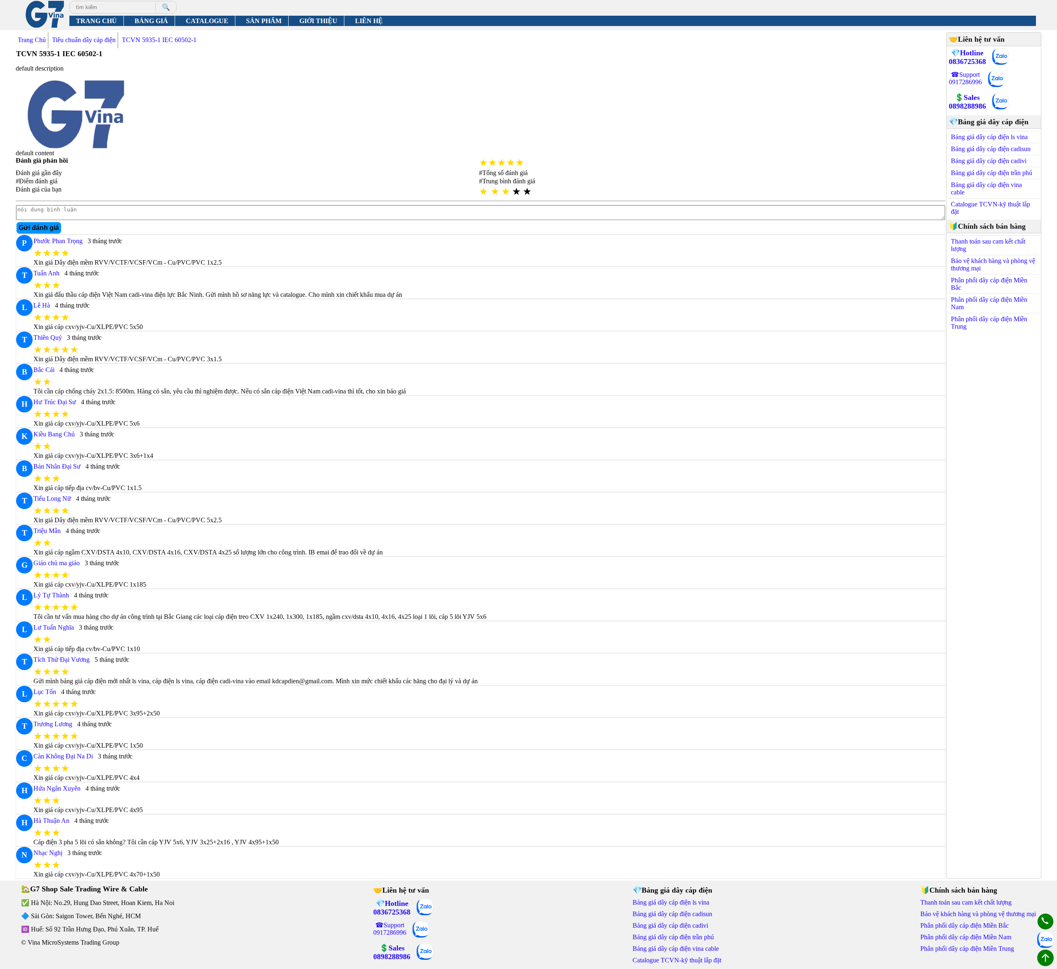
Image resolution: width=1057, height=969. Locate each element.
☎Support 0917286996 (965, 78)
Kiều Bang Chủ (54, 434)
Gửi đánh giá (39, 227)
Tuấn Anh (46, 273)
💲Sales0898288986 (967, 101)
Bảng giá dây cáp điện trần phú (991, 172)
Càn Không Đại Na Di (63, 756)
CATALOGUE (207, 20)
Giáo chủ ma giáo (56, 562)
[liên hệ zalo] (1000, 57)
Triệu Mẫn (47, 530)
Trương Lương (52, 723)
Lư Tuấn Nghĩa (53, 627)
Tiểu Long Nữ (52, 498)
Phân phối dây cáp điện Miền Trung (989, 322)
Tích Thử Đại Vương (61, 659)
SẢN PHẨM (264, 20)
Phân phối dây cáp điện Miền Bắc (989, 284)
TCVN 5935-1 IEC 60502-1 (159, 39)
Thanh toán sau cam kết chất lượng (988, 245)
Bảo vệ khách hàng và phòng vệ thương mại (993, 264)
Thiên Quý (47, 337)
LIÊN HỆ (369, 20)
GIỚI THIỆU (318, 20)
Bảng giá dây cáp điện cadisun (991, 148)
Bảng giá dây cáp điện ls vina (989, 136)
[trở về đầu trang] (1045, 959)
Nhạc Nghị (47, 852)
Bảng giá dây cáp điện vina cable (986, 188)
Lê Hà (41, 305)
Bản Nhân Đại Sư (57, 466)
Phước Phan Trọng (58, 240)
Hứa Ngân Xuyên (57, 788)
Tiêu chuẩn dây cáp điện (84, 39)
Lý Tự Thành (51, 595)
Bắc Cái (44, 369)
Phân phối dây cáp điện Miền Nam (989, 303)
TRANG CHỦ (96, 20)
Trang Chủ (32, 39)
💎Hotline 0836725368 (967, 57)
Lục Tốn (44, 691)
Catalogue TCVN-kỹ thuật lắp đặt (990, 208)
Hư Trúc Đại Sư (54, 401)
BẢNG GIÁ (151, 20)
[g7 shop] (45, 15)
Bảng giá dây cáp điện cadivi (988, 160)
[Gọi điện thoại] (1045, 922)
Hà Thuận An (51, 820)
